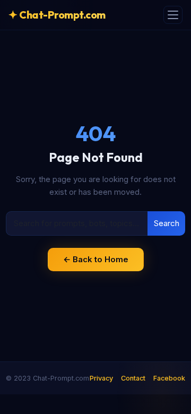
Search (166, 223)
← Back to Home (95, 259)
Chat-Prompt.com (57, 14)
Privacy (101, 378)
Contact (133, 378)
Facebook (169, 378)
